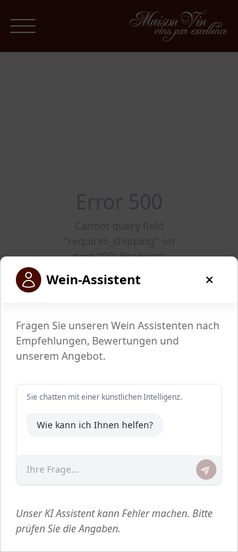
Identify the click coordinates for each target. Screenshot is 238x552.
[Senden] (206, 469)
